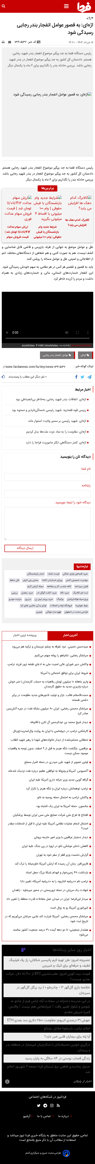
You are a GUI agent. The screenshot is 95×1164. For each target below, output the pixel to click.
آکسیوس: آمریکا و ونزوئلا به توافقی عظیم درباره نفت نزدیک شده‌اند (48, 771)
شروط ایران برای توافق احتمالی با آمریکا (64, 673)
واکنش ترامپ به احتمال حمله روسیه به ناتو (62, 797)
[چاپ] (4, 42)
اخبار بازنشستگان (35, 574)
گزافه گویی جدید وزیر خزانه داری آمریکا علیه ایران (58, 779)
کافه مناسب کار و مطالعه (59, 586)
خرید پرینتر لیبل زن (44, 599)
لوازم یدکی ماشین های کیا (33, 606)
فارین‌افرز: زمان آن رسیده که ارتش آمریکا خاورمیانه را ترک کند (51, 863)
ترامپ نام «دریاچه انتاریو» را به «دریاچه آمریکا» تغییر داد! (54, 881)
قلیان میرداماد (81, 586)
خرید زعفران (27, 593)
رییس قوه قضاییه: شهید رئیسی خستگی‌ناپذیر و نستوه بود (49, 410)
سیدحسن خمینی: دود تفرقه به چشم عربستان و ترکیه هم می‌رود (50, 646)
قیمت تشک (53, 574)
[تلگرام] (89, 377)
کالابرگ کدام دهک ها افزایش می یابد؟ (77, 223)
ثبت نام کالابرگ (80, 593)
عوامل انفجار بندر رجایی (56, 355)
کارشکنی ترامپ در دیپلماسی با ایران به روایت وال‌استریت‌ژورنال (50, 731)
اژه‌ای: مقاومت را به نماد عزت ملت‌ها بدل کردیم (56, 432)
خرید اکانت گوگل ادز (47, 593)
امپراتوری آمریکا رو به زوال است (69, 908)
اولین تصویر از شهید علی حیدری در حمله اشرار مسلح (56, 762)
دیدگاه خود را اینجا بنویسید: (73, 502)
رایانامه (86, 485)
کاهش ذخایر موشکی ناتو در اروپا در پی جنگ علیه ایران (55, 846)
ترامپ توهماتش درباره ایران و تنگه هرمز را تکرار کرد (57, 788)
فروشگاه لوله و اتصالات (61, 606)
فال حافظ (14, 580)
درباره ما (64, 1116)
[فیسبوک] (77, 377)
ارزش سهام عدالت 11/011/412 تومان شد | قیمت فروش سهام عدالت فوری (17, 233)
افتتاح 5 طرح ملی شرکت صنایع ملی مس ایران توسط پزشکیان (50, 815)
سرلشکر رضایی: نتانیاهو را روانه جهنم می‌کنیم (61, 655)
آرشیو (26, 1116)
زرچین (14, 593)
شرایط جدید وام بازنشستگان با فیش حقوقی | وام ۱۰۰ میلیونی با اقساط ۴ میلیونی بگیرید (47, 233)
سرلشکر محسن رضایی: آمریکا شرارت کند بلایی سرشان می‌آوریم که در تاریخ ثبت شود (46, 919)
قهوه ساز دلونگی (53, 612)
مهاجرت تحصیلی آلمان (77, 580)
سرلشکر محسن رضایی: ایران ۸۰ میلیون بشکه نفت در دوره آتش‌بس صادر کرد (47, 711)
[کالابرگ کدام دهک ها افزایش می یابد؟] (77, 205)
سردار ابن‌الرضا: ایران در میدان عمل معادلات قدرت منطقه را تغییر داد (47, 899)
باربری (28, 599)
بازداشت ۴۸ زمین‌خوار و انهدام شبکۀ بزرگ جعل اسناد (57, 872)
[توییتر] (82, 377)
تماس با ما (44, 1116)
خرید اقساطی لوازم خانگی (75, 574)
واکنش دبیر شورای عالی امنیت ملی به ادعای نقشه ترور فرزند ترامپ (48, 664)
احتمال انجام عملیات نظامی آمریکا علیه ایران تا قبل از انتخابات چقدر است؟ (48, 826)
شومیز (39, 612)
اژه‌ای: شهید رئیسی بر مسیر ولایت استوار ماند (57, 421)
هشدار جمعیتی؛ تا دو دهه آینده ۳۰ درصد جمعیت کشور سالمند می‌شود (50, 932)
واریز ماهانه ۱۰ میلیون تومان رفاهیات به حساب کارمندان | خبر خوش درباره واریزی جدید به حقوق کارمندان (48, 684)
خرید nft (64, 593)
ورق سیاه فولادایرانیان (77, 599)
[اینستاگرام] (50, 1106)
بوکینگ (60, 599)
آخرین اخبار (70, 635)
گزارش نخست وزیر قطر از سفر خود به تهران (62, 855)
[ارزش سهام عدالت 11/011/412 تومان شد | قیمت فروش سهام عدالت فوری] (18, 208)
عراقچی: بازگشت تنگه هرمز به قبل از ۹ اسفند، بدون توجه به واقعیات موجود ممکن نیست (48, 751)
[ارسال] (10, 42)
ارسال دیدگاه (25, 548)
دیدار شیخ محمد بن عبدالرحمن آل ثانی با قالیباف (59, 722)
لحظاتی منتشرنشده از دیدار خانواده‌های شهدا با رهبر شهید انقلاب (49, 740)
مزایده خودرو (15, 599)
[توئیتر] (37, 1106)
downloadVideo (81, 345)
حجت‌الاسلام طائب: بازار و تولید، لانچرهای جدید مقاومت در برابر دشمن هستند (50, 698)
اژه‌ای (84, 355)
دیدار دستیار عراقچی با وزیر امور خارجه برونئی (61, 837)
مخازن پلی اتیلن (30, 580)
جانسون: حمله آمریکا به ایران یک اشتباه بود (62, 806)
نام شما (86, 469)
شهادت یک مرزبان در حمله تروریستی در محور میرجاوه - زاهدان (50, 890)
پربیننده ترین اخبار (24, 635)
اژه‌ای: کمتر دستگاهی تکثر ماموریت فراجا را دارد (56, 443)
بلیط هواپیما (82, 606)
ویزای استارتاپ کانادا (52, 580)
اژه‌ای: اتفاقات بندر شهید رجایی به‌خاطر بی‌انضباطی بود (51, 399)
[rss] (57, 1106)
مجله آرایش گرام (35, 586)
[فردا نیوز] (84, 7)
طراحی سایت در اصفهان (76, 612)
